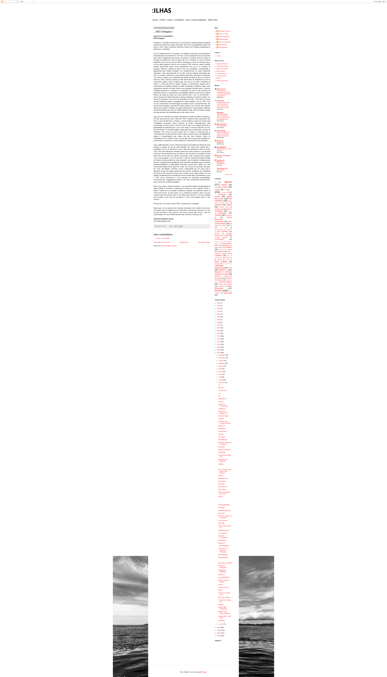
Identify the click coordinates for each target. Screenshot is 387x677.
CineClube (222, 213)
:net (219, 393)
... (231, 189)
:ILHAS (161, 10)
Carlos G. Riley (223, 34)
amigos (229, 205)
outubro (221, 360)
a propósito (221, 481)
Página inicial (184, 242)
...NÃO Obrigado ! (224, 546)
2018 (219, 322)
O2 (219, 396)
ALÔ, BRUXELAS (222, 126)
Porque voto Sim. (223, 587)
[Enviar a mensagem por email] (174, 226)
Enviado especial (221, 237)
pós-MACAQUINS (223, 577)
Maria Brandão (223, 39)
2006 (219, 627)
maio (220, 374)
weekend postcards (224, 449)
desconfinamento (219, 229)
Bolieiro (230, 211)
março (221, 380)
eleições (217, 233)
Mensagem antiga (204, 242)
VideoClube (227, 293)
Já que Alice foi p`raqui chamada (224, 422)
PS (223, 263)
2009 (219, 347)
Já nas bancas (222, 520)
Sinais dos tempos (225, 284)
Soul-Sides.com (222, 168)
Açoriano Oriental (222, 64)
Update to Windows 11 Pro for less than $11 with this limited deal (223, 134)
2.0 (219, 385)
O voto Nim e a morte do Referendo (223, 550)
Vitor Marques (222, 47)
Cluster (220, 496)
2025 (219, 303)
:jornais (224, 187)
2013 (219, 336)
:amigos (220, 401)
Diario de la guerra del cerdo (224, 493)
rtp (227, 280)
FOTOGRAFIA (219, 239)
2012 (219, 339)
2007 (219, 352)
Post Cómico (222, 489)
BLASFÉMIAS (221, 147)
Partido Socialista (227, 257)
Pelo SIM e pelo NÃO (225, 563)
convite (220, 584)
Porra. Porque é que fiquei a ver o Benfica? (224, 471)
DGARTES (229, 229)
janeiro (221, 624)
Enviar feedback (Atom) (169, 246)
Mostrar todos (228, 174)
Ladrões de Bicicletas (221, 161)
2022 (219, 311)
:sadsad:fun (222, 408)
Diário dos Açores (222, 68)
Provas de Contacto (223, 155)
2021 (219, 314)
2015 (219, 330)
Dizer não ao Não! (224, 597)
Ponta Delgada (221, 262)
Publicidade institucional (219, 267)
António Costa (224, 207)
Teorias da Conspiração (223, 405)
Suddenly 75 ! (222, 398)
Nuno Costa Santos (224, 42)
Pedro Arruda (222, 45)
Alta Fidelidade (223, 555)
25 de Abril (223, 192)
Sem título (221, 484)
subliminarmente (223, 530)
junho (221, 371)
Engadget (220, 112)
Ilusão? (220, 590)
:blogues (224, 185)
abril (220, 377)
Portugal (217, 263)
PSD (228, 263)
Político (227, 259)
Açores (217, 197)
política (219, 259)
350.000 (220, 388)
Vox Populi (221, 437)
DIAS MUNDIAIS (222, 231)
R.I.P (230, 268)
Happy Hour (220, 142)
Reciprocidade (221, 163)
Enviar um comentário (163, 238)
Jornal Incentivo (221, 76)
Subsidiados (222, 428)
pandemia (217, 257)
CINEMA (218, 215)
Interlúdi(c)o (222, 540)
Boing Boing (221, 130)
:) (215, 182)
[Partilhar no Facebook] (180, 226)
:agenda (228, 182)
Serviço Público (226, 282)
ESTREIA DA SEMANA (222, 571)
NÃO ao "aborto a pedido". (223, 581)
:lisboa (217, 190)
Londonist (220, 100)
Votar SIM (221, 523)
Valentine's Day (223, 478)
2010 (219, 344)
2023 (219, 308)
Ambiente (218, 205)
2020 (219, 317)
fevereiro (222, 382)
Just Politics (227, 247)
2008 (219, 350)
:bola (216, 187)
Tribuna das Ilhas (221, 80)
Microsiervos (221, 89)
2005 (219, 630)
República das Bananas (222, 460)
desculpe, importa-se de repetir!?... (225, 443)
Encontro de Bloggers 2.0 (223, 412)
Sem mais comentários (223, 536)
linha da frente (222, 249)
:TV (225, 190)
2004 (219, 633)
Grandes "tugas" (223, 416)
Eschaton (220, 140)
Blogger (204, 672)
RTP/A (218, 78)
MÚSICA (221, 251)
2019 (219, 319)
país (228, 255)
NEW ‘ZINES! (221, 170)
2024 (219, 306)
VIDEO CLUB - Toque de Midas (224, 612)
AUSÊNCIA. (222, 452)
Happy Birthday (223, 557)
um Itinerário (222, 390)
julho (220, 369)
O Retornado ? (223, 431)
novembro (222, 358)
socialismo (221, 286)
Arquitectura (218, 209)
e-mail (218, 56)
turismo (218, 290)
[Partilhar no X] (178, 226)
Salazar (220, 475)
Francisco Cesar (219, 241)
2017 (219, 325)
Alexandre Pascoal (224, 31)
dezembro (222, 355)
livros (230, 249)
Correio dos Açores (222, 66)
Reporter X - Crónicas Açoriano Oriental (223, 273)
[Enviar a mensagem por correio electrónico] (170, 226)
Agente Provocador (223, 198)
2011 (218, 341)
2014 (219, 333)
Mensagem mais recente (162, 242)
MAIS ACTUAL (221, 124)
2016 (219, 328)
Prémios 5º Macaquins (222, 566)
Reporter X (223, 270)
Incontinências (222, 439)
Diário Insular (220, 71)
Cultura (222, 224)
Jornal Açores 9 (221, 73)
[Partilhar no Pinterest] (182, 226)
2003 (219, 636)
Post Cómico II (222, 486)
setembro (222, 363)
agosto (221, 366)
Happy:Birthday (227, 243)
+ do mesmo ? (222, 533)
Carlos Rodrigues (224, 36)
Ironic (219, 245)
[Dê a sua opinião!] (176, 226)
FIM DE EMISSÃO (224, 505)
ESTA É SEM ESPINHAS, (222, 608)
